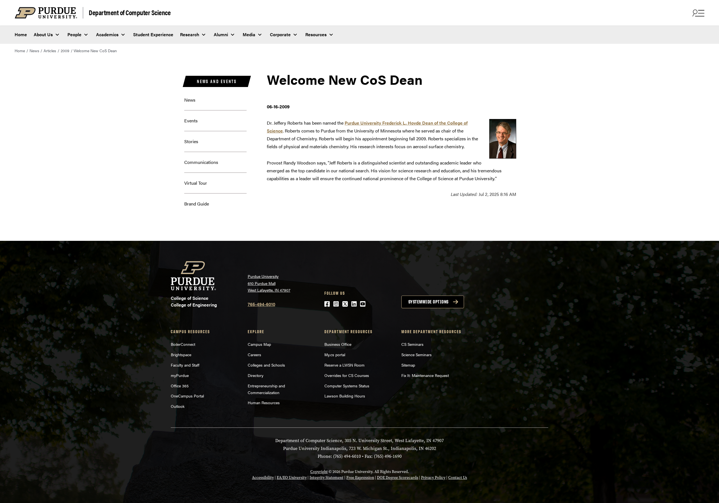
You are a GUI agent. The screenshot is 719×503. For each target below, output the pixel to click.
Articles (50, 50)
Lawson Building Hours (344, 396)
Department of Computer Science (129, 12)
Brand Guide (196, 203)
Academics (107, 34)
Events (191, 120)
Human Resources (264, 402)
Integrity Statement (326, 477)
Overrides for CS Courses (346, 375)
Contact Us (457, 477)
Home (21, 34)
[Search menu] (697, 13)
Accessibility (263, 477)
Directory (255, 375)
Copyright (319, 471)
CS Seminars (412, 344)
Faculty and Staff (185, 365)
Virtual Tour (195, 183)
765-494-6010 (261, 304)
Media (249, 34)
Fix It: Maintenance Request (425, 375)
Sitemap (408, 365)
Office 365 (180, 385)
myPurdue (180, 375)
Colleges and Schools (266, 365)
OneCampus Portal (187, 396)
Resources (316, 34)
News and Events (217, 81)
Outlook (178, 406)
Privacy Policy (433, 477)
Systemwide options (428, 302)
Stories (191, 141)
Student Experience (153, 34)
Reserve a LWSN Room (344, 365)
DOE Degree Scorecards (397, 477)
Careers (254, 354)
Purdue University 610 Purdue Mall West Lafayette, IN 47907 (269, 283)
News (34, 50)
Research (189, 34)
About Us (43, 34)
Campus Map (259, 344)
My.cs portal (334, 354)
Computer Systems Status (346, 385)
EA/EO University (292, 477)
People (74, 34)
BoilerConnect (183, 344)
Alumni (221, 34)
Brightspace (181, 354)
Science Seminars (416, 354)
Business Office (337, 344)
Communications (201, 162)
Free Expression (360, 477)
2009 (65, 50)
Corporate (280, 34)
